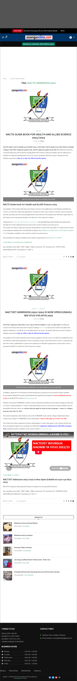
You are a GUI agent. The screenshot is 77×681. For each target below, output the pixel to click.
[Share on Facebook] (66, 257)
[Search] (74, 37)
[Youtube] (56, 677)
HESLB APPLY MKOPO (9, 633)
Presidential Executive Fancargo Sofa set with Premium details (28, 31)
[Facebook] (50, 677)
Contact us (37, 671)
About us (3, 671)
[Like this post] (64, 257)
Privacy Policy (13, 671)
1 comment (22, 257)
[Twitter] (53, 677)
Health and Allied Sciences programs (24, 222)
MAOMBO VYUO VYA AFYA (11, 639)
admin (42, 141)
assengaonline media (20, 678)
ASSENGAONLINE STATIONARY (13, 641)
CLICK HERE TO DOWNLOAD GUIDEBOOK (17, 242)
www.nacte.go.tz (30, 398)
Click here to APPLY (55, 238)
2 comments (22, 501)
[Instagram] (59, 677)
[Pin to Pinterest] (70, 257)
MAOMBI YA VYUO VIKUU (10, 636)
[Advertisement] (38, 14)
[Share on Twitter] (68, 257)
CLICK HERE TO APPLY (11, 475)
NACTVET (42, 327)
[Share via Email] (73, 257)
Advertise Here (26, 671)
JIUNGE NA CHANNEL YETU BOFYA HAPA (38, 44)
